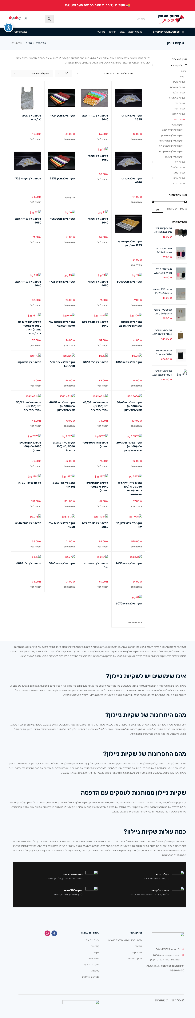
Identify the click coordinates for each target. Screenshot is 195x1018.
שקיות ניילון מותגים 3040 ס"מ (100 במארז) (97, 486)
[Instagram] (47, 933)
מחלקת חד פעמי (91, 964)
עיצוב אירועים (92, 940)
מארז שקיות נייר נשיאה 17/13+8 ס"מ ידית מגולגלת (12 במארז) (163, 271)
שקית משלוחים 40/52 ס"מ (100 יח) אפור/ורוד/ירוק (62, 406)
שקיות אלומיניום (177, 97)
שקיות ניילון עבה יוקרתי (170, 140)
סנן (157, 209)
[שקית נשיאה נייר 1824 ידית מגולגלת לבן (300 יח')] (181, 376)
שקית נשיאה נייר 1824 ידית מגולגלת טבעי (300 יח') (162, 332)
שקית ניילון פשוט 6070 (129, 603)
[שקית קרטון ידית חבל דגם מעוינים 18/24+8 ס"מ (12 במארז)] (181, 233)
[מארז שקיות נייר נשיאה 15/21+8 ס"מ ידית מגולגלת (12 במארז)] (181, 253)
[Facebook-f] (54, 933)
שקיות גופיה (176, 124)
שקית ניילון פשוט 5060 (62, 563)
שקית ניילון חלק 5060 (95, 362)
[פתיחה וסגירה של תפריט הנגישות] (8, 27)
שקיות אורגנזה (177, 87)
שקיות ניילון (179, 119)
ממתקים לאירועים (90, 976)
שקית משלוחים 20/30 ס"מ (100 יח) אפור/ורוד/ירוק (129, 446)
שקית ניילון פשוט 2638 (129, 563)
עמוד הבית (40, 43)
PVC (182, 76)
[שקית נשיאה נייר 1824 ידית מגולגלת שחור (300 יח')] (181, 355)
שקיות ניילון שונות (173, 156)
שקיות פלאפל (178, 167)
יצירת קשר (136, 952)
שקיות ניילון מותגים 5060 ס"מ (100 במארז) (64, 446)
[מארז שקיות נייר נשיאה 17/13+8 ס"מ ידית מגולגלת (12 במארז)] (181, 274)
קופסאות (95, 946)
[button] (136, 139)
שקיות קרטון (179, 183)
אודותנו (138, 946)
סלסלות (95, 970)
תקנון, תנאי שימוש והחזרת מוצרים (125, 940)
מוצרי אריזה (93, 958)
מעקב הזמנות (135, 958)
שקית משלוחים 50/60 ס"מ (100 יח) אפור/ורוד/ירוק (129, 406)
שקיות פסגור (178, 172)
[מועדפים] (19, 19)
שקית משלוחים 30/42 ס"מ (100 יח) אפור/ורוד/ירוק (28, 406)
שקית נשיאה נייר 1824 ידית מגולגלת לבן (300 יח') (162, 373)
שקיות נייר (180, 162)
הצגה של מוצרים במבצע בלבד (119, 73)
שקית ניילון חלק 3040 (129, 281)
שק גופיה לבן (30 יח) (29, 482)
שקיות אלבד (179, 92)
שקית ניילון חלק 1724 (62, 115)
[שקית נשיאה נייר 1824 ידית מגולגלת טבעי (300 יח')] (181, 335)
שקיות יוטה (179, 108)
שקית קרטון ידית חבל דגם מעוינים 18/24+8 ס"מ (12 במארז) (162, 230)
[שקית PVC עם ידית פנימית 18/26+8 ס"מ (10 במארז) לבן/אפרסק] (181, 294)
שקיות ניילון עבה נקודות (170, 151)
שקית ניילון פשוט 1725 (62, 281)
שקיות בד (180, 103)
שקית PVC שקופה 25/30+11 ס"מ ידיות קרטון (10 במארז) (162, 312)
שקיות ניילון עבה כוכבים (170, 146)
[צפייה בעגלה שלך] (13, 19)
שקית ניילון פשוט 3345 (28, 523)
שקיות (29, 43)
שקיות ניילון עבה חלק (171, 135)
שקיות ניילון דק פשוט (172, 130)
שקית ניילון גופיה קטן (29, 362)
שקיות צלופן (179, 178)
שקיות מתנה (178, 113)
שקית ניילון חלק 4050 (62, 218)
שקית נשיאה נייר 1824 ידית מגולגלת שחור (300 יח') (162, 352)
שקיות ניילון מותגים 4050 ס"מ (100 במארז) (30, 446)
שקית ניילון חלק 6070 (28, 563)
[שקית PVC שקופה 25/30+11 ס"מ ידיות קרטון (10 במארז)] (181, 314)
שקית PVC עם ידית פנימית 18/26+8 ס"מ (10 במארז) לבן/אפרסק (162, 291)
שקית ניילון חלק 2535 (62, 178)
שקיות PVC (179, 81)
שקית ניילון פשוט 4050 (129, 362)
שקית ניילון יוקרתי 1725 (27, 178)
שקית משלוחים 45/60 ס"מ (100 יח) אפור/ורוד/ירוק (95, 406)
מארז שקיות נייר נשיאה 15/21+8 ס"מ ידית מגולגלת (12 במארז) (163, 250)
